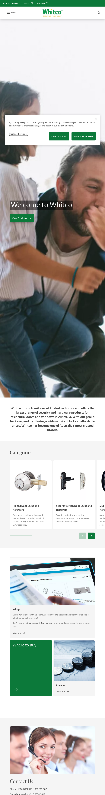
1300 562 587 (40, 789)
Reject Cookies (59, 136)
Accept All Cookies (83, 136)
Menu (13, 12)
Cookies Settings (18, 134)
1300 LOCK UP (25, 789)
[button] (91, 536)
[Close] (96, 119)
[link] (28, 3)
